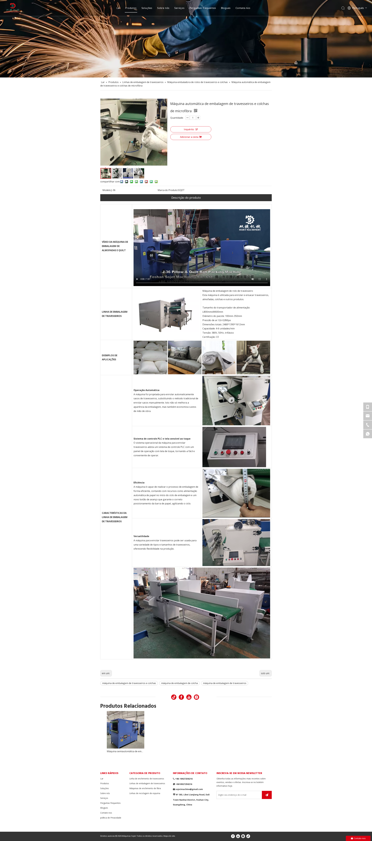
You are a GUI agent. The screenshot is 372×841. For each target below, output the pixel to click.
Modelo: (106, 190)
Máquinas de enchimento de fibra (145, 788)
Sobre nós (163, 8)
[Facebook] (181, 697)
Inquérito (189, 129)
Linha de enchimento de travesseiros (146, 778)
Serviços (179, 8)
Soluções (147, 8)
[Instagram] (196, 697)
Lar (118, 8)
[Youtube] (189, 697)
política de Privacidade (110, 817)
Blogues (226, 8)
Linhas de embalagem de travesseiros (147, 783)
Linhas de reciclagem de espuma (144, 793)
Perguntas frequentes (202, 8)
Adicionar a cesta (189, 137)
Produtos (130, 8)
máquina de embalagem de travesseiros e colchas (129, 683)
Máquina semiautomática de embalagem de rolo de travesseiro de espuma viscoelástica (125, 751)
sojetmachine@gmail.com (189, 789)
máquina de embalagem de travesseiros (224, 683)
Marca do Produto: (168, 190)
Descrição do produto (186, 198)
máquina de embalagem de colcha (179, 683)
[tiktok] (173, 697)
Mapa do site (169, 836)
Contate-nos (243, 8)
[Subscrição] (267, 795)
